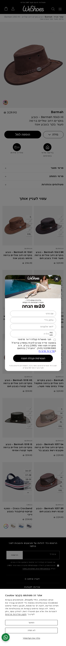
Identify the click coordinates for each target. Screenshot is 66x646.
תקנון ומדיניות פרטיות (16, 614)
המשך (31, 622)
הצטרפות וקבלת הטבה (33, 358)
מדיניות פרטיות (47, 351)
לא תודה (31, 630)
